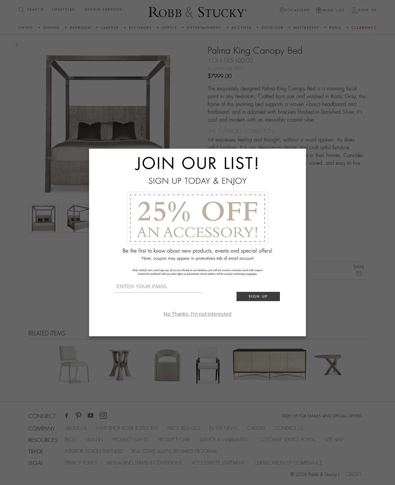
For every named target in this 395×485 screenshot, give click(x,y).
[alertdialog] (197, 242)
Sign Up (258, 296)
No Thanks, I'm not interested (197, 314)
